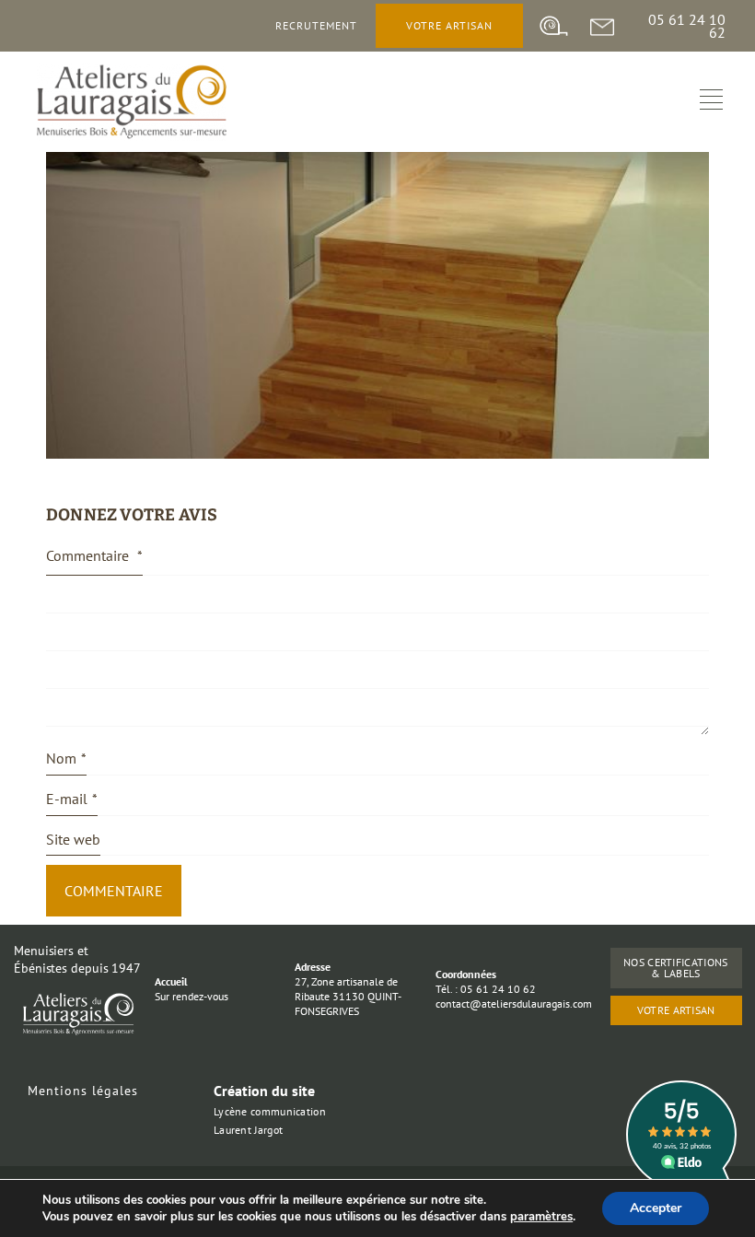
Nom (66, 758)
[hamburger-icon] (711, 101)
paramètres (541, 1216)
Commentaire (94, 555)
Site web (73, 839)
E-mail (72, 798)
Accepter (655, 1208)
